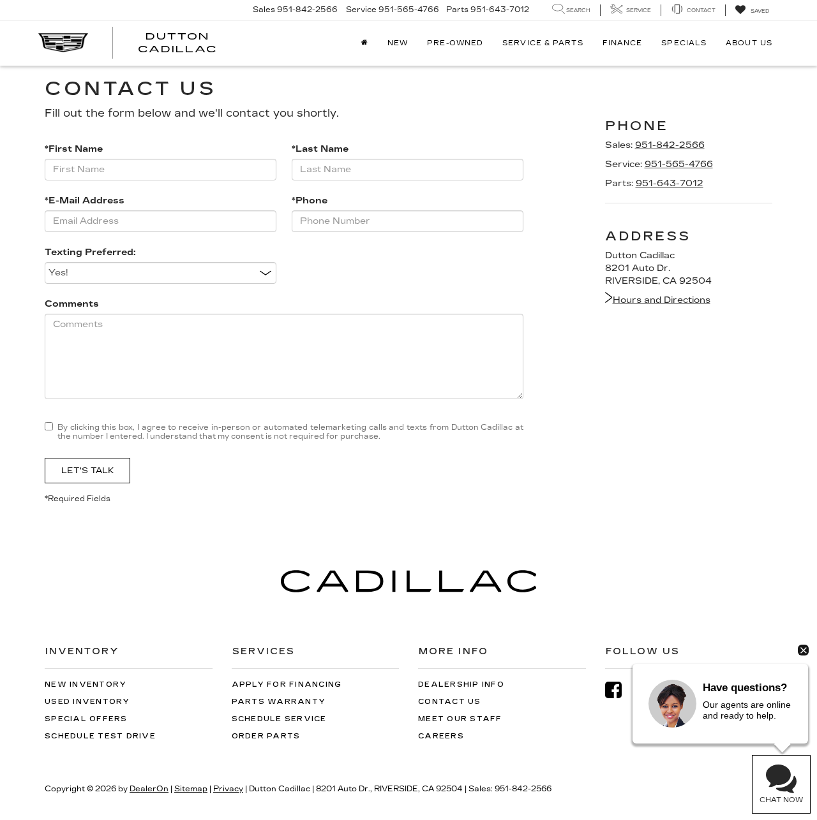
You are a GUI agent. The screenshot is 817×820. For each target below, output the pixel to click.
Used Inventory (87, 702)
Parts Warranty (279, 702)
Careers (441, 736)
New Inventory (85, 684)
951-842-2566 (670, 145)
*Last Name (320, 148)
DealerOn (149, 788)
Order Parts (266, 736)
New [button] (397, 43)
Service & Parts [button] (542, 43)
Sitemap (190, 788)
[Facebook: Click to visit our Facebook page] (619, 690)
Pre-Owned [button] (455, 43)
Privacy (228, 788)
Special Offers (86, 719)
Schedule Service (279, 719)
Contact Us (449, 702)
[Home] (365, 43)
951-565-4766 (679, 164)
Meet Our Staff (460, 719)
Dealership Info (461, 684)
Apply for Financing (287, 684)
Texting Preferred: (90, 252)
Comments (72, 303)
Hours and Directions (661, 300)
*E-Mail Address (84, 200)
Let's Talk (87, 470)
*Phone (309, 200)
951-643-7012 (669, 183)
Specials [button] (684, 43)
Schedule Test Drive (100, 736)
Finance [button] (623, 43)
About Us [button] (749, 43)
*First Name (74, 148)
